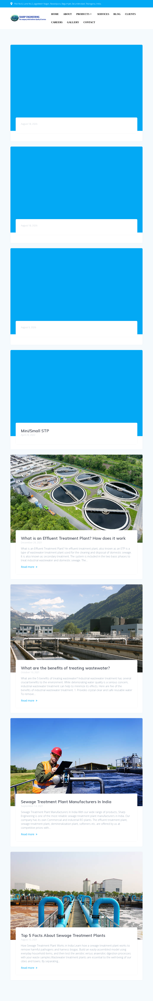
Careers (57, 22)
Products (82, 14)
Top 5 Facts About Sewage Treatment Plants (63, 935)
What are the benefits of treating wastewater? (65, 668)
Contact (89, 22)
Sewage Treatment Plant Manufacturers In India (66, 801)
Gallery (73, 22)
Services (103, 14)
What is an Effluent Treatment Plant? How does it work (73, 538)
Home (55, 14)
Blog (117, 14)
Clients (130, 14)
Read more (27, 567)
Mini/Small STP (35, 430)
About (67, 14)
